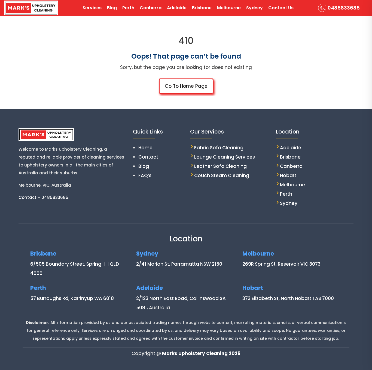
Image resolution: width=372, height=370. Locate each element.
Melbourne (229, 8)
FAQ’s (144, 175)
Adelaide (177, 8)
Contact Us (281, 8)
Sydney (254, 8)
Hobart (288, 175)
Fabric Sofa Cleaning (218, 147)
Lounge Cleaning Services (224, 157)
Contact (148, 157)
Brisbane (202, 8)
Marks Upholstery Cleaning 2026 (201, 353)
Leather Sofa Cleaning (220, 166)
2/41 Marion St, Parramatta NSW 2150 (179, 264)
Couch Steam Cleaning (221, 175)
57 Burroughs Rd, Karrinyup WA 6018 (72, 298)
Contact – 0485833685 (43, 197)
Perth (128, 8)
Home (145, 147)
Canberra (150, 8)
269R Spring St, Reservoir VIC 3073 (281, 264)
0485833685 (344, 7)
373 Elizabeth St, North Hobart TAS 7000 (288, 298)
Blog (112, 8)
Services (92, 8)
